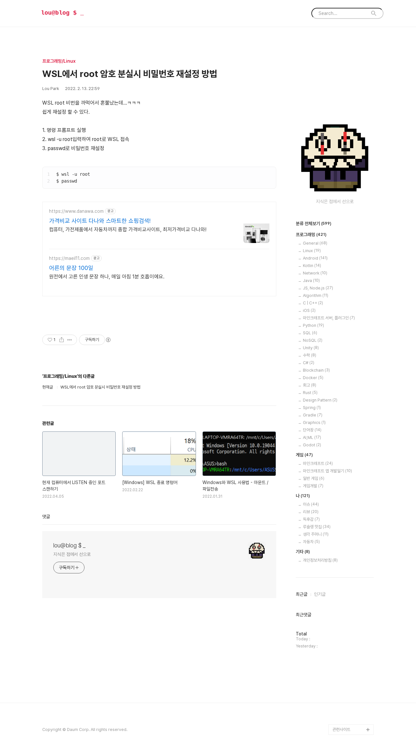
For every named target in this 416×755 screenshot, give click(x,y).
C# (308, 362)
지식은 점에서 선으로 (72, 554)
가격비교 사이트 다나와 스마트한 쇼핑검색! (99, 220)
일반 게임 (313, 478)
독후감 (311, 519)
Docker (313, 377)
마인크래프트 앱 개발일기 (327, 470)
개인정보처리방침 (320, 560)
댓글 (46, 516)
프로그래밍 (311, 234)
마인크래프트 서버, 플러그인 (329, 317)
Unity (311, 347)
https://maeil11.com (69, 258)
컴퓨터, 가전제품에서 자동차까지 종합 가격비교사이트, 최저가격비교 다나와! (127, 229)
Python (313, 325)
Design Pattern (320, 400)
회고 (309, 385)
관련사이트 (341, 729)
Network (315, 273)
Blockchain (316, 370)
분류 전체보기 (314, 223)
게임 (304, 454)
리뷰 (310, 511)
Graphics (314, 422)
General (315, 243)
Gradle (312, 415)
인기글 (320, 594)
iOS (309, 310)
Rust (310, 392)
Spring (312, 407)
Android (315, 258)
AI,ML (312, 437)
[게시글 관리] (70, 340)
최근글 (301, 594)
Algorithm (315, 295)
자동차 (311, 541)
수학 (309, 355)
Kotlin (312, 265)
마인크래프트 (318, 463)
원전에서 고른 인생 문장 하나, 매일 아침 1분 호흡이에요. (106, 277)
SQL (310, 332)
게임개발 (313, 485)
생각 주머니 (316, 534)
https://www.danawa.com (76, 211)
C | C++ (313, 303)
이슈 (311, 504)
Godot (312, 444)
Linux (312, 250)
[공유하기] (62, 340)
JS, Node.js (318, 288)
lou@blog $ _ (62, 13)
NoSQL (312, 340)
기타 (303, 551)
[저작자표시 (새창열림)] (108, 339)
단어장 (312, 430)
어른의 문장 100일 (71, 267)
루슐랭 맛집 (317, 526)
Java (311, 280)
